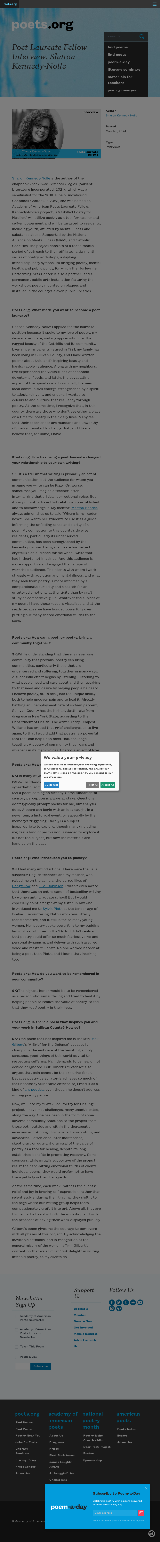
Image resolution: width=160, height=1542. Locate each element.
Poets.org (10, 4)
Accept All (107, 784)
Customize (51, 784)
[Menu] (154, 4)
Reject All (92, 784)
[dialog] (80, 771)
